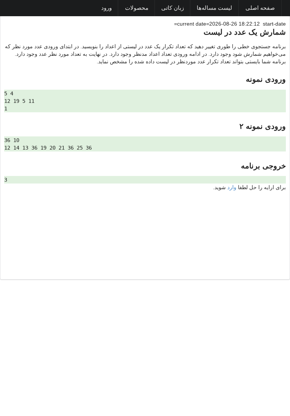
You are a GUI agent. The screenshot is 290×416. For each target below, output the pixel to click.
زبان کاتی (172, 8)
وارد (231, 187)
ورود (106, 8)
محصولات (136, 8)
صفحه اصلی (260, 8)
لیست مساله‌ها (214, 8)
